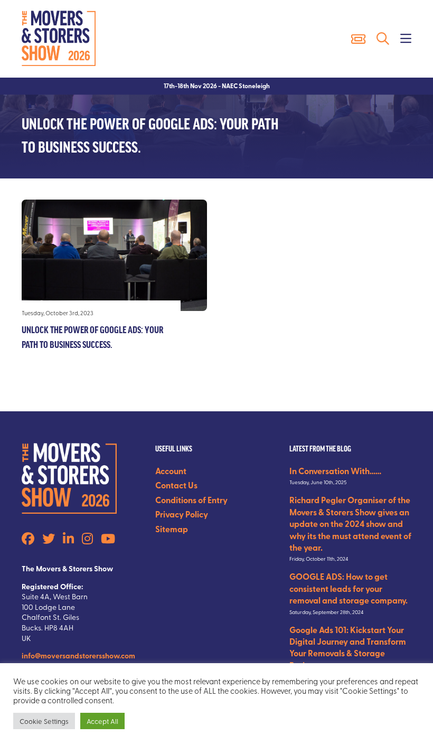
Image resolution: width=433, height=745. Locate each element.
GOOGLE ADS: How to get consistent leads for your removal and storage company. (348, 588)
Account (170, 471)
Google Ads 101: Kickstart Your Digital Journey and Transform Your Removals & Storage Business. (347, 647)
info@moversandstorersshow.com (78, 655)
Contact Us (176, 485)
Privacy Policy (181, 514)
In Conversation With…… (335, 471)
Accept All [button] (102, 720)
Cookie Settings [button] (44, 720)
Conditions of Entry (191, 500)
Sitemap (171, 529)
